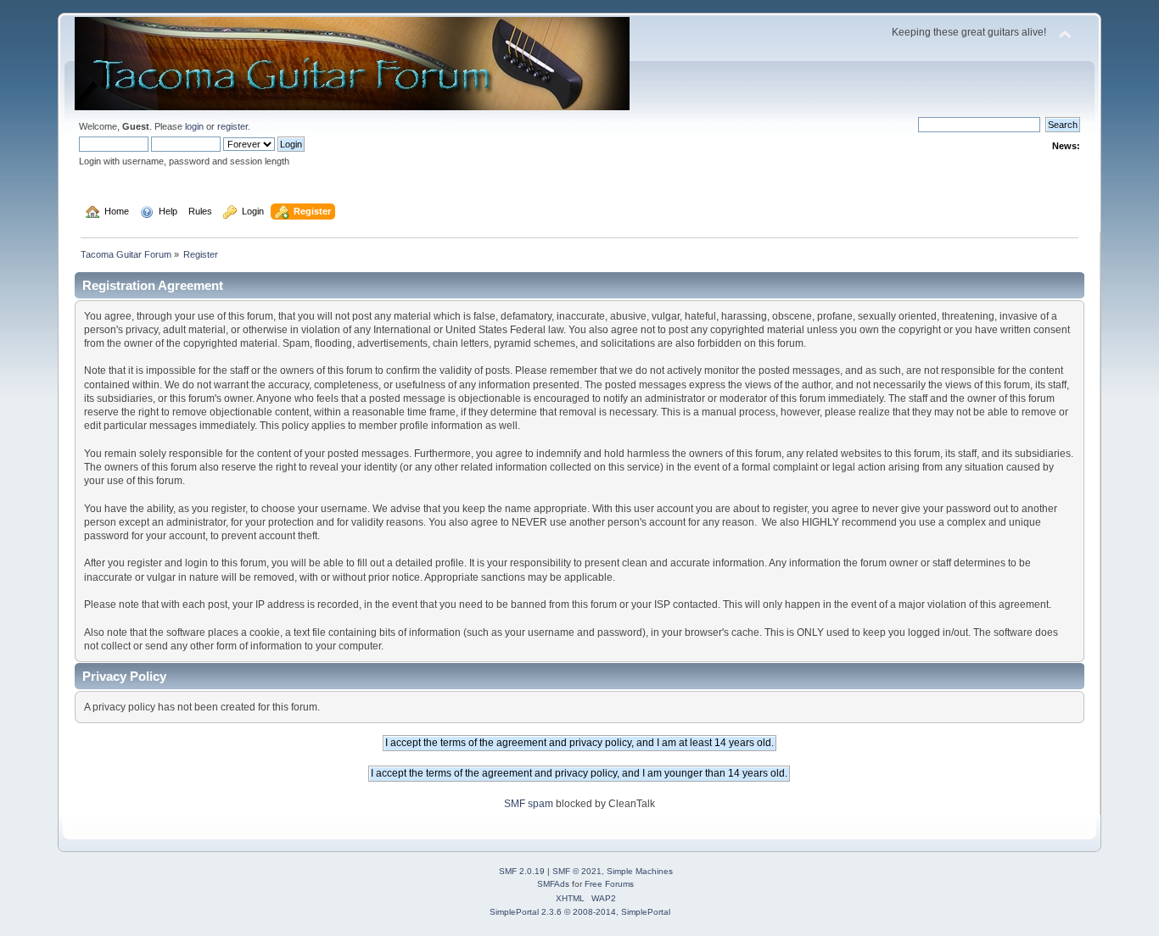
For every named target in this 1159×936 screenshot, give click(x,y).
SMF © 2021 (577, 871)
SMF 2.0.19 (522, 871)
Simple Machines (640, 871)
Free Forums (609, 884)
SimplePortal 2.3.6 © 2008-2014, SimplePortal (580, 911)
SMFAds (553, 884)
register (232, 126)
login (194, 126)
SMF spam (528, 804)
